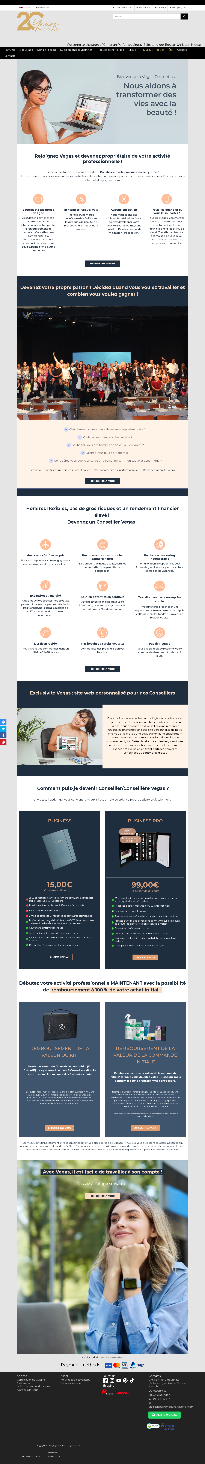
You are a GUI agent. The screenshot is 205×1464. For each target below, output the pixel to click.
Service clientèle (71, 1383)
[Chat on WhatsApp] (164, 1415)
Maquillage (26, 49)
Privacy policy (54, 1456)
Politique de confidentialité (33, 1386)
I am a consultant (124, 7)
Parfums (10, 49)
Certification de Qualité (31, 1379)
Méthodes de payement (75, 1379)
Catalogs (161, 7)
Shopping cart (179, 7)
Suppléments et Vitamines (76, 49)
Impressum (53, 1453)
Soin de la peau (46, 49)
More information (112, 1357)
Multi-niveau (24, 1383)
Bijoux (132, 49)
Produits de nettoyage (110, 49)
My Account (145, 7)
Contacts (10, 55)
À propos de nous (27, 1390)
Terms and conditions (30, 1456)
